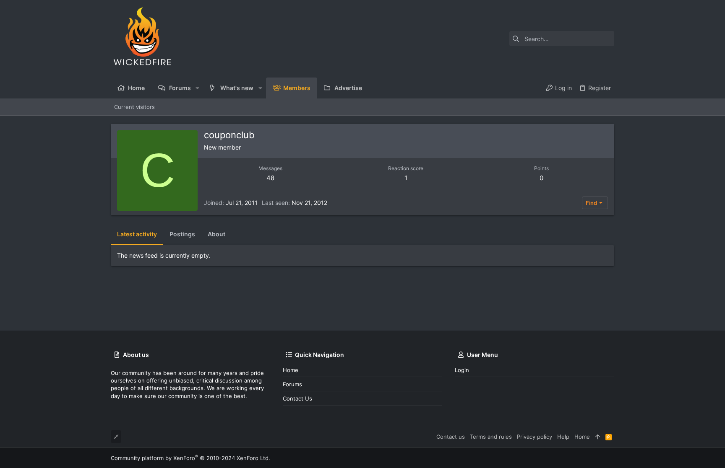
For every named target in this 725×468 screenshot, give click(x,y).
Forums (292, 384)
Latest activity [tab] (137, 234)
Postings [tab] (182, 234)
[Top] (597, 436)
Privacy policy (534, 436)
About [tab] (216, 234)
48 (270, 178)
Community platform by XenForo (190, 458)
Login (462, 370)
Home (290, 370)
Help (563, 436)
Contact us (297, 398)
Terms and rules (491, 436)
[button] (197, 88)
